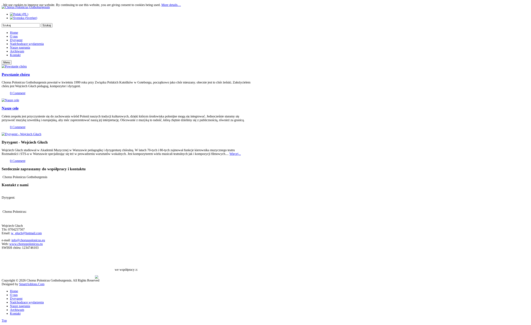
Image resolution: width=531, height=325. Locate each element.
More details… (171, 5)
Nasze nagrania (20, 306)
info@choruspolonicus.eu (28, 240)
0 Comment (17, 93)
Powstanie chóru (16, 74)
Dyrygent (16, 298)
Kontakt (15, 313)
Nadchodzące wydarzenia (27, 302)
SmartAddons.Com (31, 284)
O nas (14, 295)
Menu (6, 62)
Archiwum (17, 310)
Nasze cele (10, 108)
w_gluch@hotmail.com (26, 233)
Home (14, 291)
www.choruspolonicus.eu (26, 244)
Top (4, 320)
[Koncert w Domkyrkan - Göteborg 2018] (14, 66)
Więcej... (235, 154)
